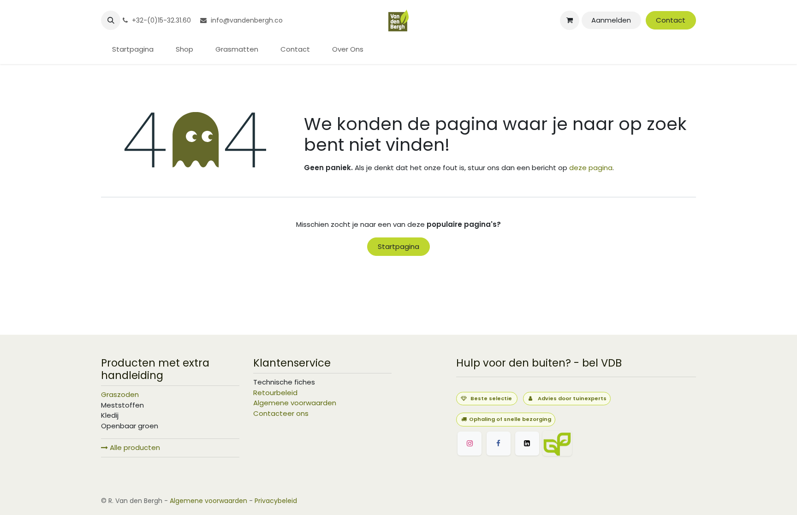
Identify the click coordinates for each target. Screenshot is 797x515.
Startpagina (398, 246)
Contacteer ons (281, 413)
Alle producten (134, 447)
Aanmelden (611, 20)
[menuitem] (133, 50)
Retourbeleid (275, 392)
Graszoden (120, 394)
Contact (670, 20)
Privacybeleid (276, 500)
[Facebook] (499, 444)
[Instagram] (470, 444)
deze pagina (591, 167)
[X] (527, 444)
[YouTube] (601, 443)
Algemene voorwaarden (294, 403)
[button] (110, 20)
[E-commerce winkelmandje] (569, 20)
